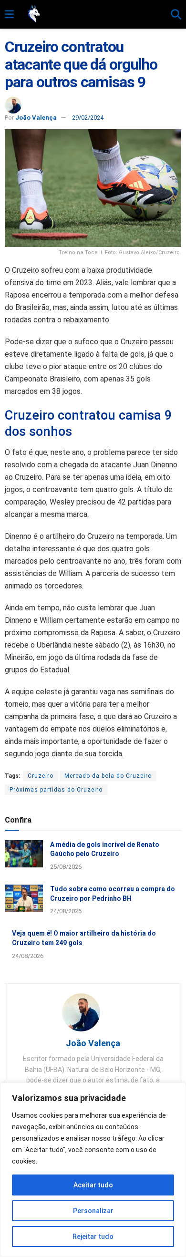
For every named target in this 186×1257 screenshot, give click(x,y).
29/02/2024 (87, 117)
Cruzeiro (40, 776)
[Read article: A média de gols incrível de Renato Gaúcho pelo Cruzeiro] (24, 853)
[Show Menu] (9, 14)
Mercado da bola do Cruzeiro (108, 776)
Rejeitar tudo (93, 1236)
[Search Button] (176, 14)
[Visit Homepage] (92, 14)
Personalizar (93, 1211)
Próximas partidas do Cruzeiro (56, 789)
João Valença (36, 117)
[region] (93, 1169)
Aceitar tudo (93, 1185)
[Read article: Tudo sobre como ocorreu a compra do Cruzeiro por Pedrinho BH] (24, 898)
